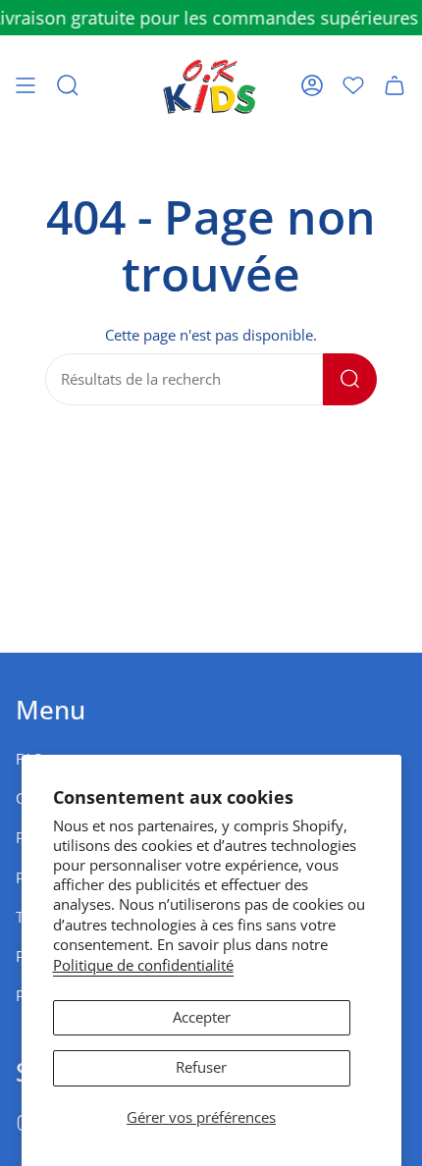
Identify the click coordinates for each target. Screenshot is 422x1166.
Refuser (201, 1067)
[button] (67, 85)
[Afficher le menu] (25, 85)
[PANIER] (394, 85)
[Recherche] (350, 379)
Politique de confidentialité (143, 965)
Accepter (202, 1017)
